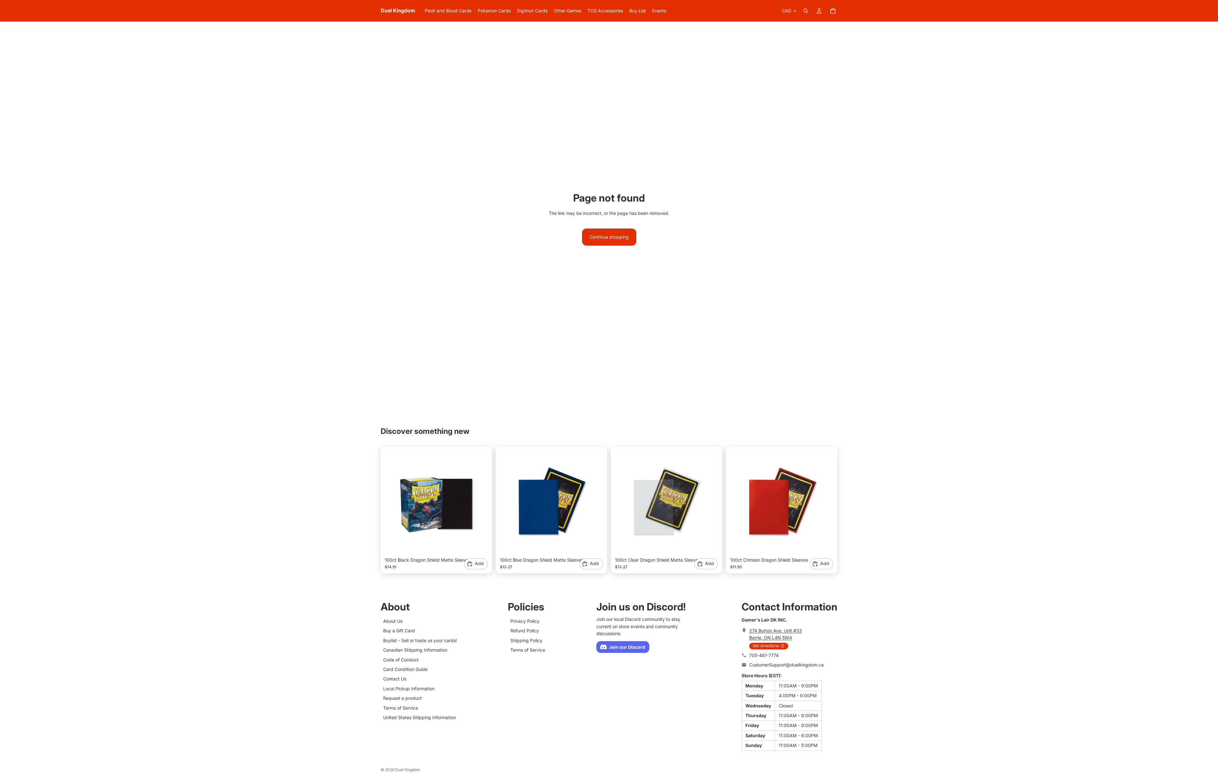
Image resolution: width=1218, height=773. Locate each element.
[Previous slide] (394, 502)
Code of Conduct (401, 659)
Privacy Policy (525, 621)
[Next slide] (478, 502)
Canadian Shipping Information (415, 650)
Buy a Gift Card (399, 630)
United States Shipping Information (419, 717)
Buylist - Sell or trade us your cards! (420, 640)
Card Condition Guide (405, 669)
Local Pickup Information (409, 688)
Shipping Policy (526, 640)
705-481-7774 (764, 655)
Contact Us (394, 678)
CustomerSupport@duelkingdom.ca (786, 664)
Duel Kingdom (407, 769)
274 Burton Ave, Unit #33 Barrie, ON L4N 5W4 (775, 634)
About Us (393, 621)
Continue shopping (609, 237)
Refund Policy (524, 630)
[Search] (806, 11)
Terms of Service (400, 708)
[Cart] (833, 11)
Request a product (402, 698)
